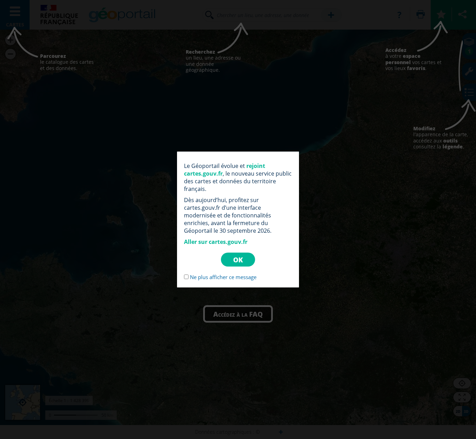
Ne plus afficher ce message (223, 277)
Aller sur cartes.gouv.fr (215, 242)
